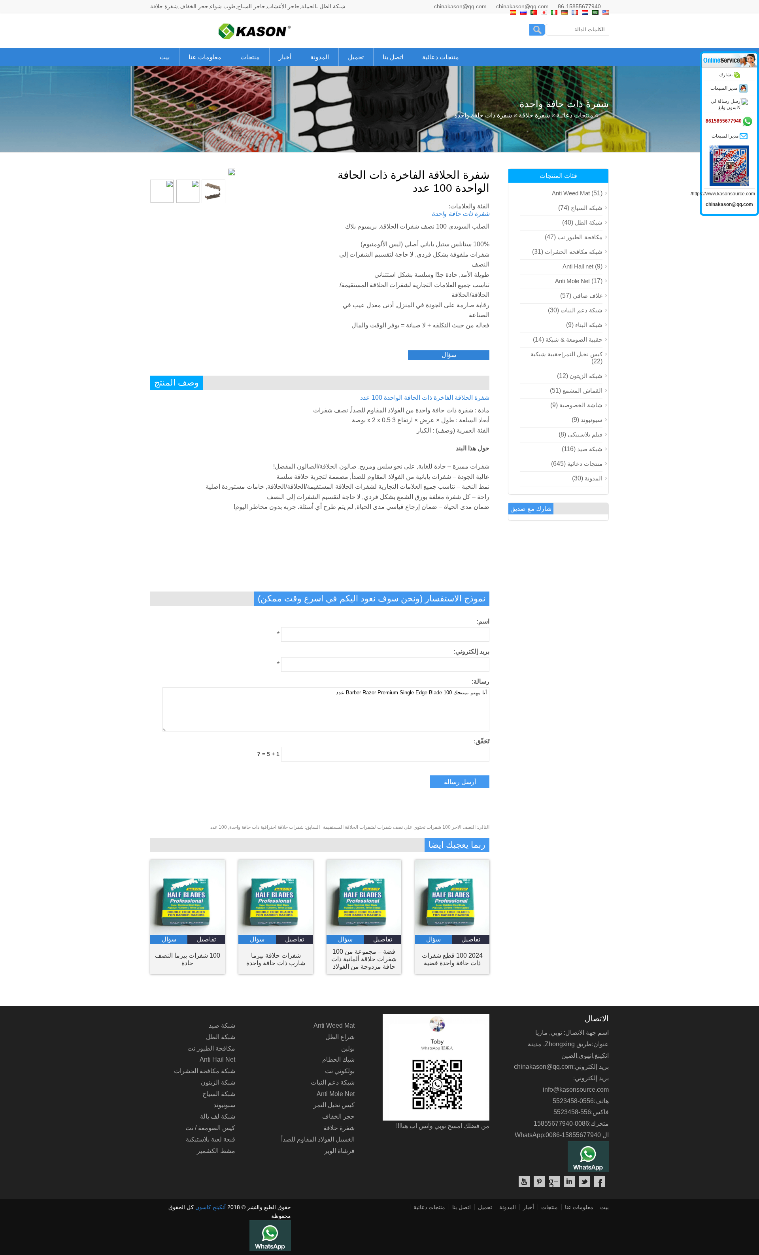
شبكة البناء (588, 324)
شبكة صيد (589, 449)
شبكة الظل (588, 222)
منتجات (250, 57)
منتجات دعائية (440, 57)
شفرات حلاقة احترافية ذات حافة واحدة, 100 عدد (265, 827)
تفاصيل (206, 939)
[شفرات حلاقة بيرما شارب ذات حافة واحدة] (275, 932)
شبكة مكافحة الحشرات (573, 251)
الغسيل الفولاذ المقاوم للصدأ (318, 1139)
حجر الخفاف (338, 1116)
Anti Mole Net (572, 281)
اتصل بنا (393, 57)
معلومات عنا (205, 57)
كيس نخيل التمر (334, 1105)
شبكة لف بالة (217, 1116)
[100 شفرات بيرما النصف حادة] (187, 932)
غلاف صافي (587, 295)
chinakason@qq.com (460, 6)
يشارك (726, 74)
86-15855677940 (579, 6)
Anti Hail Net (217, 1059)
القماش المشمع (582, 390)
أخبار (285, 57)
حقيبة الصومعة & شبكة (574, 339)
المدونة (319, 57)
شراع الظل (340, 1037)
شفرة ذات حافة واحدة (483, 115)
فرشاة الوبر (339, 1150)
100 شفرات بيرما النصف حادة (187, 959)
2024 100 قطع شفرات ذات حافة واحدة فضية (452, 959)
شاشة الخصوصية (580, 405)
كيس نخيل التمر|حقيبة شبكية (566, 354)
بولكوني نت (340, 1071)
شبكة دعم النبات (581, 310)
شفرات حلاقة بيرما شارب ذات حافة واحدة (275, 959)
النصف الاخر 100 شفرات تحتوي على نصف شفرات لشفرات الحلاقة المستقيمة (406, 827)
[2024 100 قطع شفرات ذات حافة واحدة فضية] (452, 932)
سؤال (449, 355)
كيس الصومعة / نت (210, 1128)
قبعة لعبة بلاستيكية (210, 1139)
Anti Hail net (578, 266)
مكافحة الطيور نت (579, 237)
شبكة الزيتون (586, 375)
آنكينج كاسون (210, 1207)
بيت (165, 57)
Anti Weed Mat (571, 193)
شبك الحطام (338, 1059)
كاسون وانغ (729, 107)
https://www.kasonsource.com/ (723, 194)
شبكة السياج (586, 207)
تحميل (356, 57)
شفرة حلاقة (534, 115)
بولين (348, 1048)
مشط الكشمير (216, 1150)
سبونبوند (591, 419)
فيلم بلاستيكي (585, 434)
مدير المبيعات (724, 88)
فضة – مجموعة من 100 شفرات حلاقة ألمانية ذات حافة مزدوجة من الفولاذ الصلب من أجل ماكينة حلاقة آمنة (363, 959)
